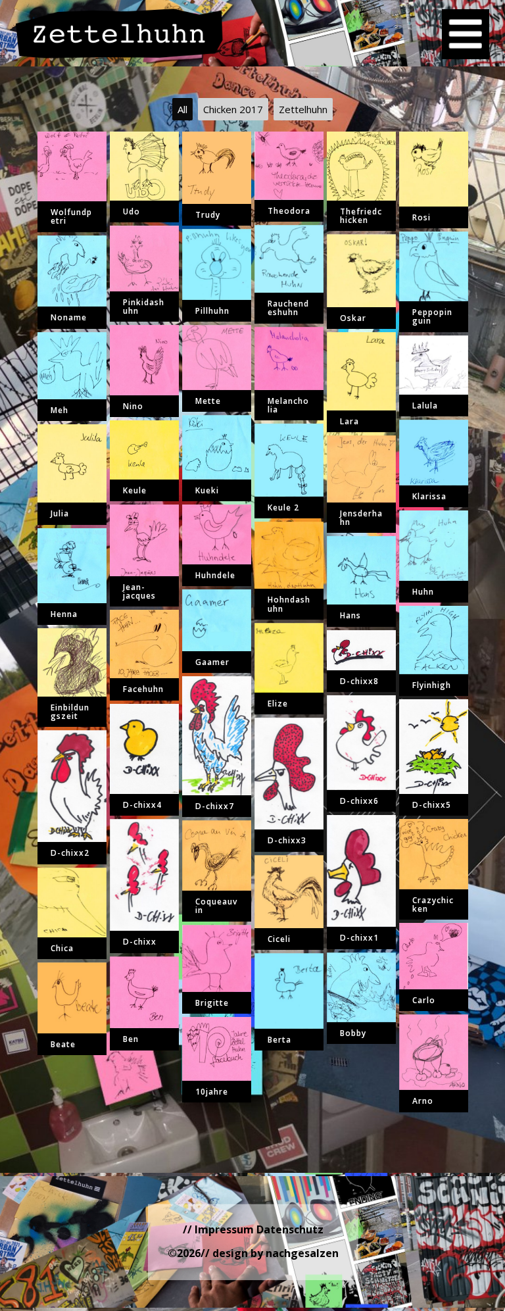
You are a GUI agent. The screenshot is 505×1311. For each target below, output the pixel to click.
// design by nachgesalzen (270, 1253)
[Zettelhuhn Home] (120, 33)
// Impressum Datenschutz (253, 1229)
